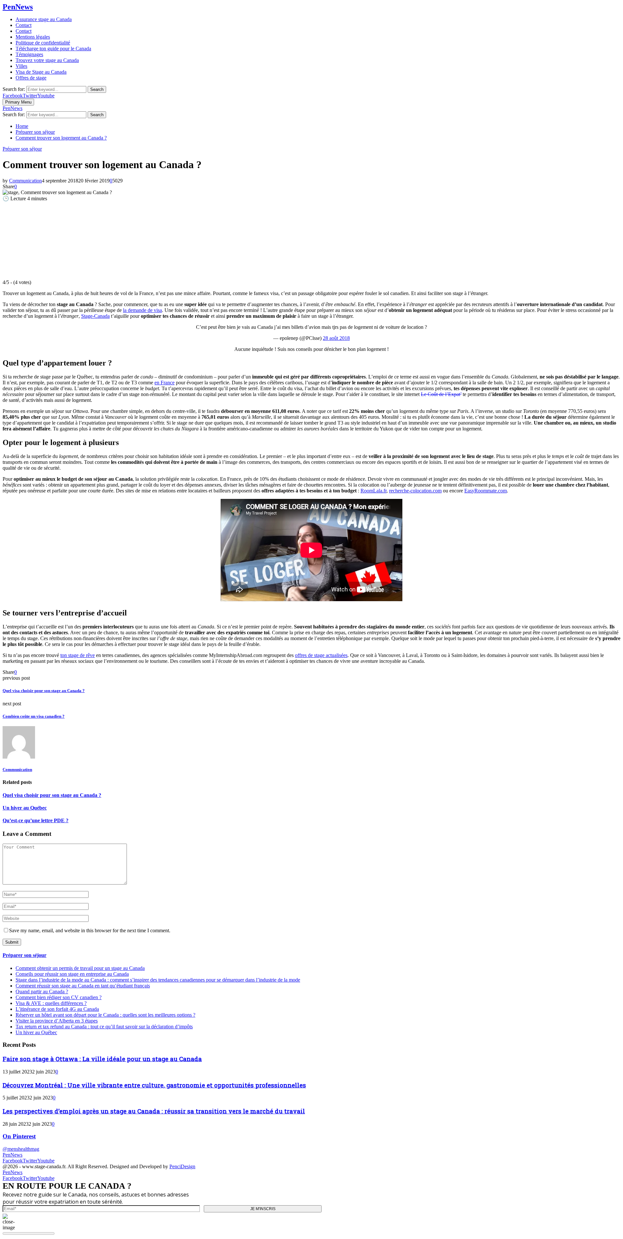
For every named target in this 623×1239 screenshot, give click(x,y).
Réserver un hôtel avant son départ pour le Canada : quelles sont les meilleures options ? (105, 1015)
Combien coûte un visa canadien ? (34, 716)
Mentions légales (33, 37)
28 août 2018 (336, 338)
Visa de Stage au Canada (41, 72)
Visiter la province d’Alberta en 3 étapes (57, 1020)
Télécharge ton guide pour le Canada (53, 48)
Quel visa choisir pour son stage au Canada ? (44, 690)
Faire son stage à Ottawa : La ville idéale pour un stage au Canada (102, 1059)
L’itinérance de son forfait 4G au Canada (57, 1009)
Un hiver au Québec (25, 808)
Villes (21, 66)
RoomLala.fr (373, 490)
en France (164, 382)
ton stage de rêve (77, 655)
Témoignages (29, 54)
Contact (23, 25)
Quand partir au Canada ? (42, 991)
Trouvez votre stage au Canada (47, 60)
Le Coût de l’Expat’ (441, 394)
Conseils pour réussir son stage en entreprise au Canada (72, 974)
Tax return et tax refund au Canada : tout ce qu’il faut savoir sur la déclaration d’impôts (104, 1026)
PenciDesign (182, 1166)
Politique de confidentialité (43, 42)
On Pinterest (19, 1136)
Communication (25, 180)
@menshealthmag (21, 1149)
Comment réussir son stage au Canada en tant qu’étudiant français (83, 985)
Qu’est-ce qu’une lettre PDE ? (35, 820)
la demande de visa (142, 310)
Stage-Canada (95, 316)
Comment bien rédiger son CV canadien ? (59, 997)
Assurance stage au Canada (44, 19)
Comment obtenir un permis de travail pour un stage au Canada (80, 968)
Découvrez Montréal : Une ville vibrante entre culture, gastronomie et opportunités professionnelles (154, 1085)
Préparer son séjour (22, 149)
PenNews (18, 7)
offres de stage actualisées (321, 655)
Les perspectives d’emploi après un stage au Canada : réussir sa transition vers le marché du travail (154, 1111)
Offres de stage (31, 78)
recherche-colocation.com (415, 490)
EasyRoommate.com (485, 490)
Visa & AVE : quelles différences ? (51, 1003)
